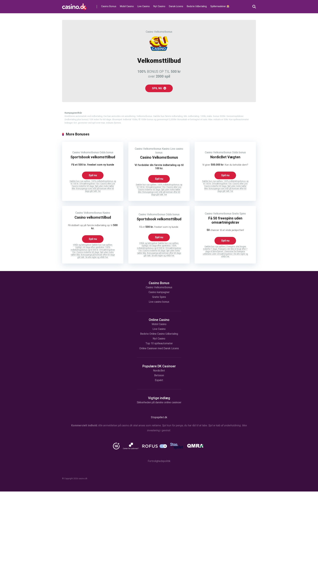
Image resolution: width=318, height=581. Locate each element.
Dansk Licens (176, 6)
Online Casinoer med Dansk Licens (159, 348)
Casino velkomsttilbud (93, 217)
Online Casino (159, 320)
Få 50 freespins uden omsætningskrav (225, 220)
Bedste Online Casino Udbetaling (159, 333)
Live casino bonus (159, 301)
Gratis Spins (239, 213)
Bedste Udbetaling (197, 6)
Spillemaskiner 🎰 (220, 6)
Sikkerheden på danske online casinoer (159, 402)
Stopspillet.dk (159, 417)
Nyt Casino (159, 6)
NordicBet (159, 370)
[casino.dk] (74, 5)
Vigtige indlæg (159, 398)
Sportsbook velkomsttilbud (92, 157)
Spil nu (93, 175)
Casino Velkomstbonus (159, 31)
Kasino (166, 148)
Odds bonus (106, 152)
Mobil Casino (127, 6)
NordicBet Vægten (225, 157)
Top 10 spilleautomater (159, 343)
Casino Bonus (108, 6)
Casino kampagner (159, 292)
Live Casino (143, 6)
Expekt (159, 380)
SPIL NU (157, 88)
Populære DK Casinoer (159, 366)
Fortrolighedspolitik (159, 461)
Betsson (159, 375)
